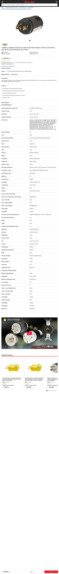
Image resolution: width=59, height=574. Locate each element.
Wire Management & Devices (12, 7)
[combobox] (30, 5)
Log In (3, 71)
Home (2, 7)
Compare (15, 74)
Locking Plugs (30, 7)
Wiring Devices (22, 7)
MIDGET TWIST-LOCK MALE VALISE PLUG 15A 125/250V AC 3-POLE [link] (16, 9)
